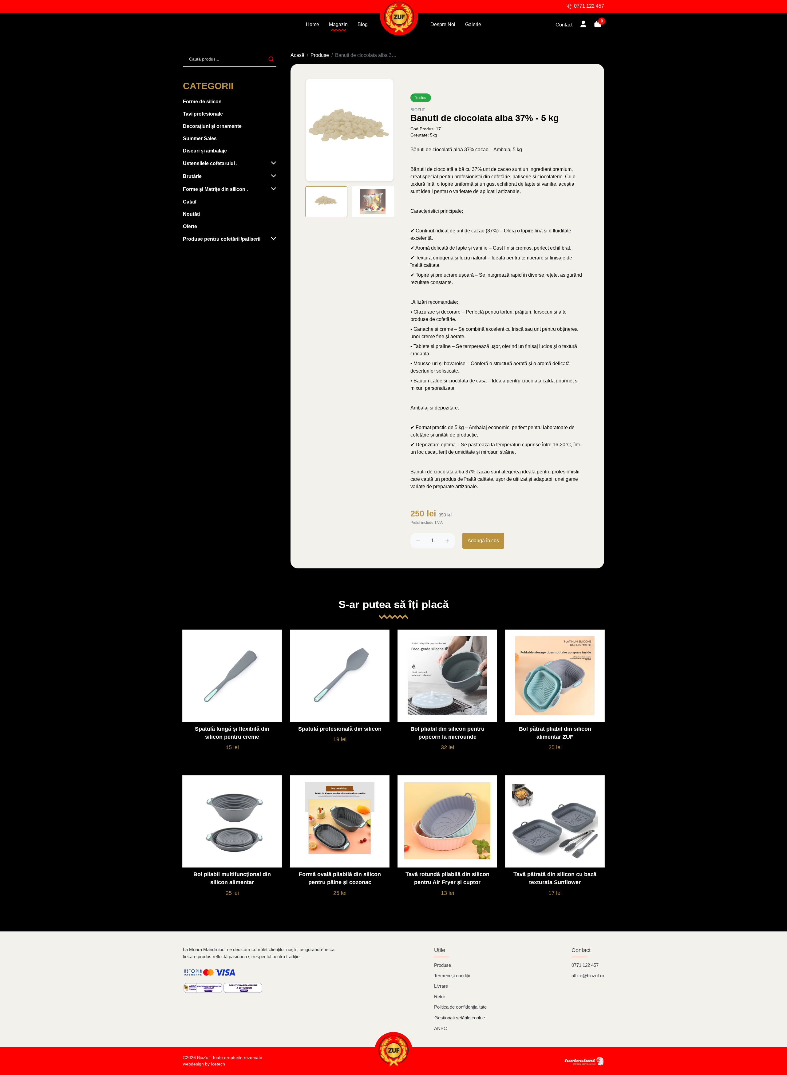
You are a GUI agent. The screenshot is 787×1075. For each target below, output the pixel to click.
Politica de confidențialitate (460, 1007)
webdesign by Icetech (204, 1064)
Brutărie (192, 176)
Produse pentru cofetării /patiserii (221, 239)
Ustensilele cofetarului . (210, 163)
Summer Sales (200, 138)
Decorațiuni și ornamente (212, 126)
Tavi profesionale (203, 114)
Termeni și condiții (452, 975)
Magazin (338, 24)
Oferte (190, 226)
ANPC (440, 1028)
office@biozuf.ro (587, 975)
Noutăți (191, 214)
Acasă (297, 55)
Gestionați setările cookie (459, 1017)
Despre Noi (442, 24)
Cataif (189, 201)
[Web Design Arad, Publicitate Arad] (584, 1060)
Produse (319, 55)
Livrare (441, 986)
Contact (564, 24)
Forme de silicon (202, 101)
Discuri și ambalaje (205, 150)
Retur (439, 996)
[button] (385, 129)
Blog (363, 24)
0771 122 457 (585, 965)
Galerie (473, 24)
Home (312, 24)
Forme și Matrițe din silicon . (215, 189)
